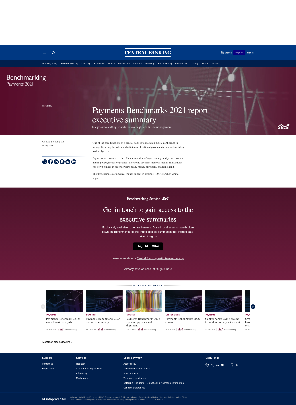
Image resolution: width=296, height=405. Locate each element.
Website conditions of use (136, 368)
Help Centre (48, 368)
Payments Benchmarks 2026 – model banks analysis (64, 320)
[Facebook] (50, 161)
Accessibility (129, 363)
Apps (232, 365)
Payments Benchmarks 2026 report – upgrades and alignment (143, 322)
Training (194, 63)
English (228, 52)
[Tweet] (44, 161)
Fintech (111, 63)
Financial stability (69, 63)
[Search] (53, 53)
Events (205, 63)
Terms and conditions (134, 378)
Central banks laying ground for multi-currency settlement (222, 320)
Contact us (47, 363)
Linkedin (217, 365)
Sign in (250, 52)
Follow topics (207, 365)
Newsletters (222, 365)
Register (239, 52)
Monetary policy (50, 63)
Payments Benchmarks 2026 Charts (182, 320)
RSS (237, 365)
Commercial (181, 63)
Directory (149, 63)
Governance (124, 63)
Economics (99, 63)
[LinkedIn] (56, 161)
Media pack (82, 378)
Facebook (227, 365)
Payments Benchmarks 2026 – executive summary (104, 320)
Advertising (82, 373)
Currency (86, 63)
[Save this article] (62, 161)
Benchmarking (165, 63)
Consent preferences (134, 387)
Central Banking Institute (89, 368)
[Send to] (67, 161)
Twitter (212, 365)
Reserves (137, 63)
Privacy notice (130, 373)
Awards (215, 63)
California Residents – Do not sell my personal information (153, 383)
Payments (47, 106)
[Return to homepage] (148, 56)
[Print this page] (73, 161)
